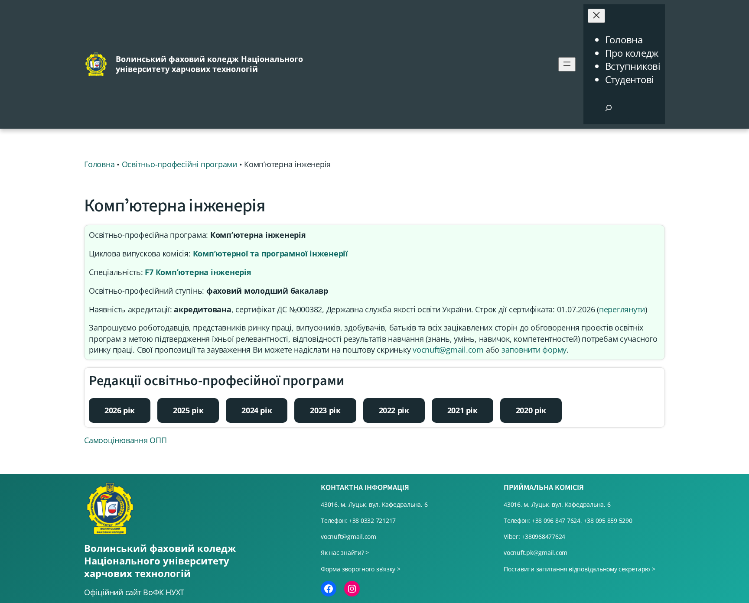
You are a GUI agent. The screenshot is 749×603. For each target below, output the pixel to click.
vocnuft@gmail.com (448, 349)
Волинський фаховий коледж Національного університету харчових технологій (209, 64)
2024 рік (256, 410)
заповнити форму (534, 349)
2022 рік (394, 410)
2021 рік (462, 410)
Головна (624, 39)
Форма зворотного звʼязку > (361, 569)
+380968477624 (543, 536)
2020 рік (531, 410)
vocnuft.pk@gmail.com (535, 552)
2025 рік (188, 410)
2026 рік (119, 410)
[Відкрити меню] (567, 64)
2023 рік (325, 410)
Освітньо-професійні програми (179, 164)
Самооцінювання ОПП (125, 440)
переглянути (622, 309)
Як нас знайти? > (345, 552)
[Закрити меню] (596, 16)
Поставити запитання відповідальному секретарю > (579, 569)
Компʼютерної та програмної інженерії (270, 253)
